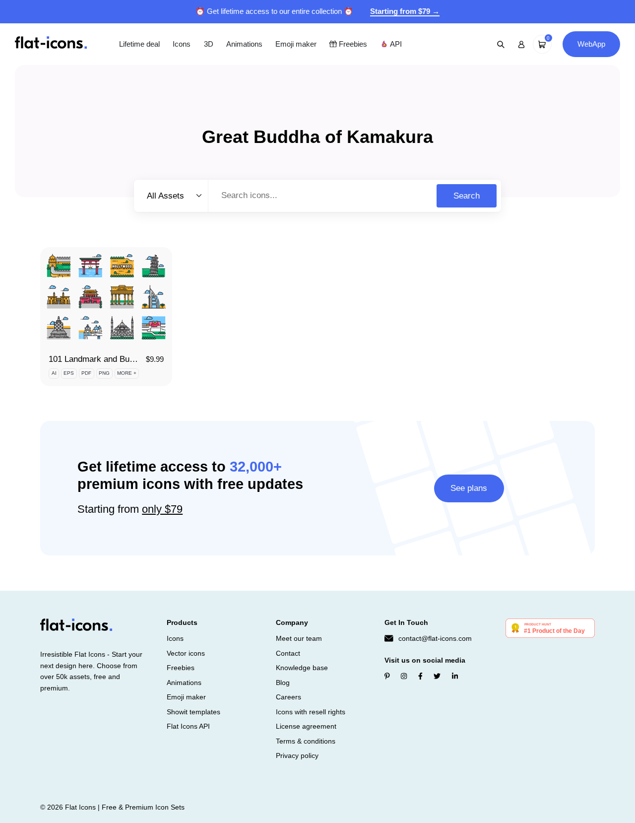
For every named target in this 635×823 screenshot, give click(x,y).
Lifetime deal (139, 44)
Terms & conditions (305, 741)
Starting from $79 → (405, 11)
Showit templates (193, 712)
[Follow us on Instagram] (404, 676)
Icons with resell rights (310, 712)
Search (466, 196)
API (395, 44)
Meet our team (299, 638)
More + (126, 373)
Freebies (352, 44)
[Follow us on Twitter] (437, 676)
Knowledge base (302, 668)
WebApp (591, 44)
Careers (288, 697)
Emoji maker (296, 44)
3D (208, 44)
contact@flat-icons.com (435, 638)
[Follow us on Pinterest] (387, 676)
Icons (181, 44)
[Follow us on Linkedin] (455, 676)
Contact (288, 653)
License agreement (306, 726)
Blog (283, 682)
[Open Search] (501, 44)
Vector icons (186, 653)
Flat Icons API (188, 726)
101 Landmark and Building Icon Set (115, 359)
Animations (244, 44)
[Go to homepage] (51, 43)
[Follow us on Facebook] (420, 676)
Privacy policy (297, 755)
